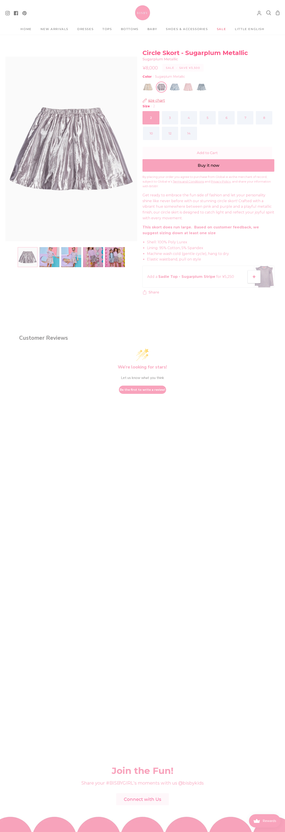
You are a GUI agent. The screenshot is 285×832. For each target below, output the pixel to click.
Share (154, 292)
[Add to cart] (254, 276)
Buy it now (208, 165)
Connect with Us (142, 799)
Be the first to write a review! (142, 390)
